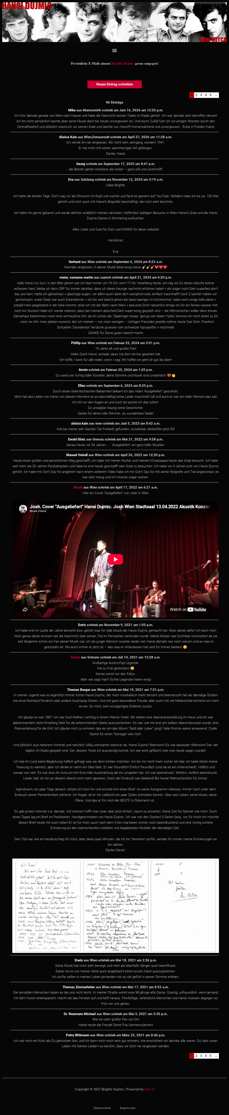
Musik (78, 487)
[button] (114, 50)
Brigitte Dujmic (122, 63)
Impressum (127, 1107)
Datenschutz (102, 1107)
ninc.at (149, 1089)
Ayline (75, 657)
